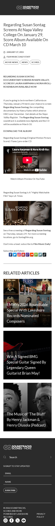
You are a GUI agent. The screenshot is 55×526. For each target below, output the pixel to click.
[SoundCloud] (32, 255)
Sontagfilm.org (26, 237)
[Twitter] (15, 255)
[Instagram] (19, 255)
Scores (35, 62)
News (25, 62)
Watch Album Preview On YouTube (27, 178)
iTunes (14, 141)
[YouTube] (23, 255)
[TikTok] (44, 255)
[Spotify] (36, 255)
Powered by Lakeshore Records (15, 515)
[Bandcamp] (40, 255)
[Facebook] (11, 255)
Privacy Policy (41, 515)
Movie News (11, 62)
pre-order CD (25, 141)
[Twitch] (27, 255)
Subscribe (10, 490)
